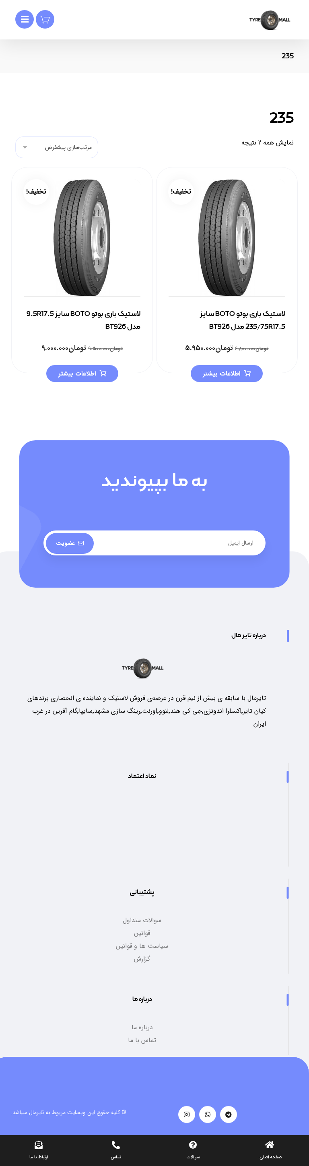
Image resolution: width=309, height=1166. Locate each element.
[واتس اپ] (207, 1114)
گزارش (142, 959)
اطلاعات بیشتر (221, 374)
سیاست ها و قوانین (142, 946)
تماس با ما (142, 1040)
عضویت (65, 543)
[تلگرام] (228, 1114)
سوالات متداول (142, 920)
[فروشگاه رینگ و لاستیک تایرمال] (269, 20)
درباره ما (142, 1027)
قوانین (142, 933)
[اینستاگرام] (186, 1114)
